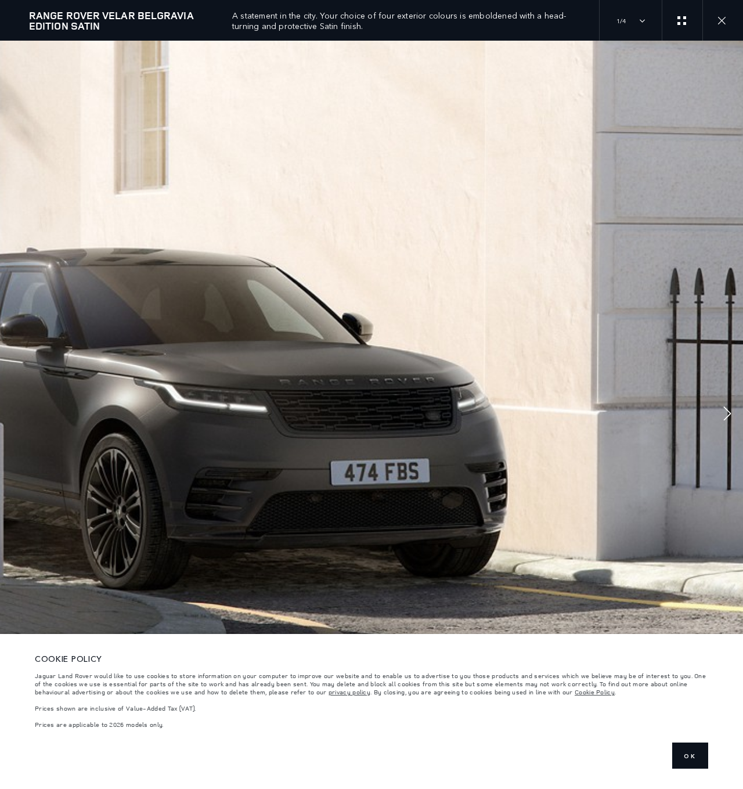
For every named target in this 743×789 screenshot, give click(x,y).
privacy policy (349, 692)
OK (690, 756)
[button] (727, 415)
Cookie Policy (595, 692)
